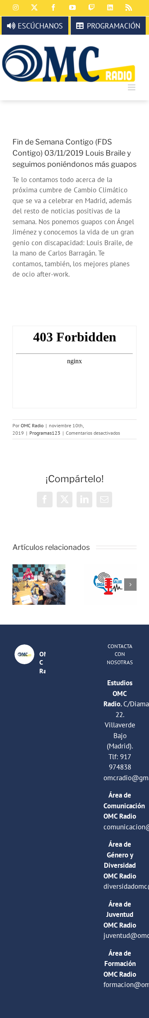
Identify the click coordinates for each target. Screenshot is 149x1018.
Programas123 (44, 433)
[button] (18, 584)
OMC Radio (32, 425)
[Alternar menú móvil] (132, 87)
